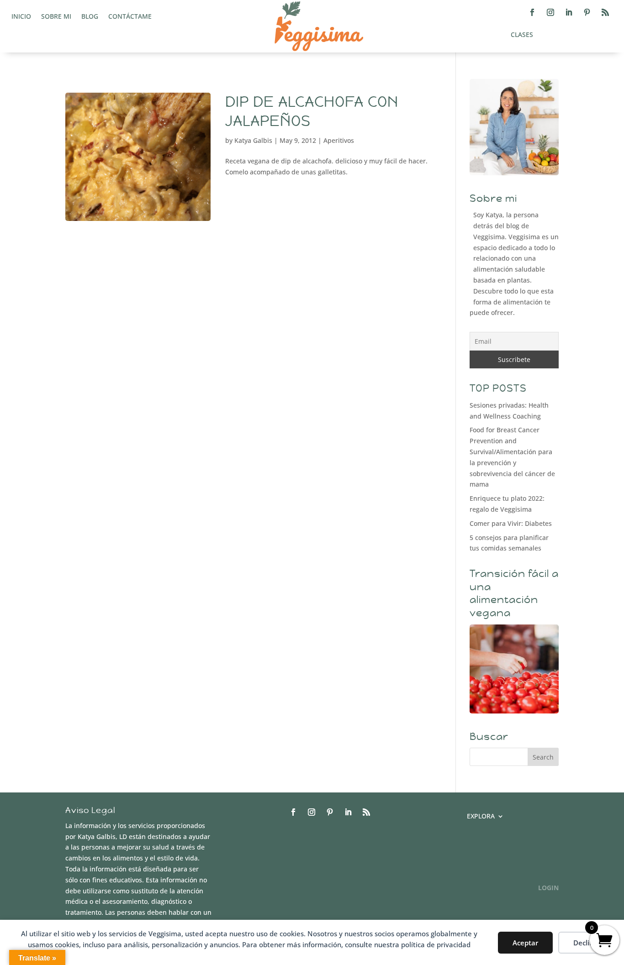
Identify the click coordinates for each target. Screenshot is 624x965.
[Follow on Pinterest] (587, 12)
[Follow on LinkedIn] (568, 12)
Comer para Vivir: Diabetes (511, 523)
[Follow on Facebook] (532, 12)
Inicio (21, 17)
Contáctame (130, 17)
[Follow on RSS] (605, 12)
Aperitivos (338, 140)
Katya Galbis (253, 140)
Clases (522, 35)
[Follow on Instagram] (550, 12)
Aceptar (525, 942)
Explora (481, 816)
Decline (585, 942)
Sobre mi (56, 17)
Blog (89, 17)
